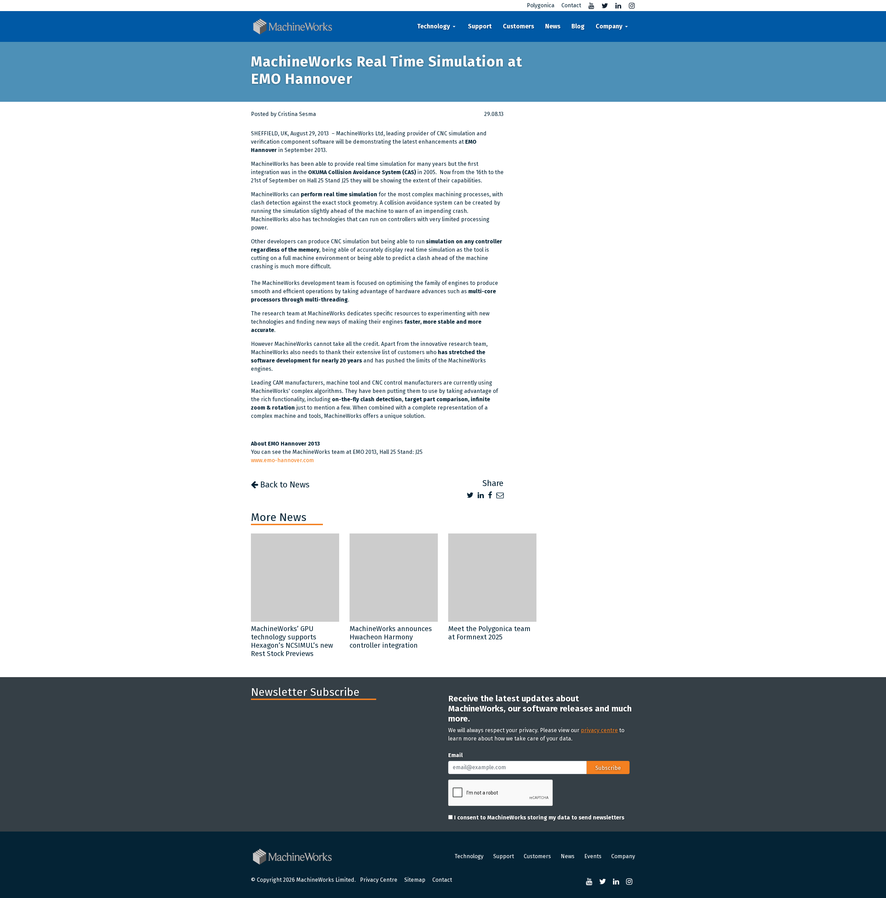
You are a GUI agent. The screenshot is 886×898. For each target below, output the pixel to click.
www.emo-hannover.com (282, 460)
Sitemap (414, 880)
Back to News (283, 485)
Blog (578, 26)
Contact (442, 880)
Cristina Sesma (297, 114)
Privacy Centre (378, 880)
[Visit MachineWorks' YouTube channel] (588, 5)
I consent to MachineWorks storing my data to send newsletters (538, 817)
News (552, 26)
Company (609, 26)
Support (480, 26)
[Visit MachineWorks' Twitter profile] (602, 5)
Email (455, 755)
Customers (518, 26)
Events (593, 856)
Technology (433, 26)
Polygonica (540, 5)
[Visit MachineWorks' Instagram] (629, 5)
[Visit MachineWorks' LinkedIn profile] (615, 5)
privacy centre (599, 730)
